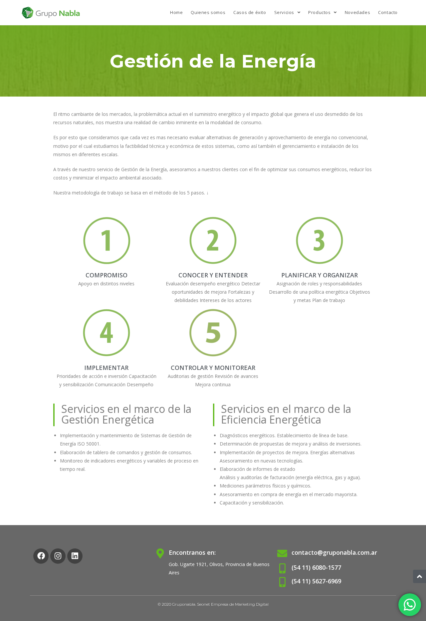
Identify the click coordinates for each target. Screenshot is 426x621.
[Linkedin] (75, 556)
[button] (419, 576)
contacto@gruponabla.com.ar (334, 552)
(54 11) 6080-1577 (316, 567)
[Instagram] (58, 556)
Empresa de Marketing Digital (240, 604)
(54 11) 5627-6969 (316, 581)
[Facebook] (41, 556)
